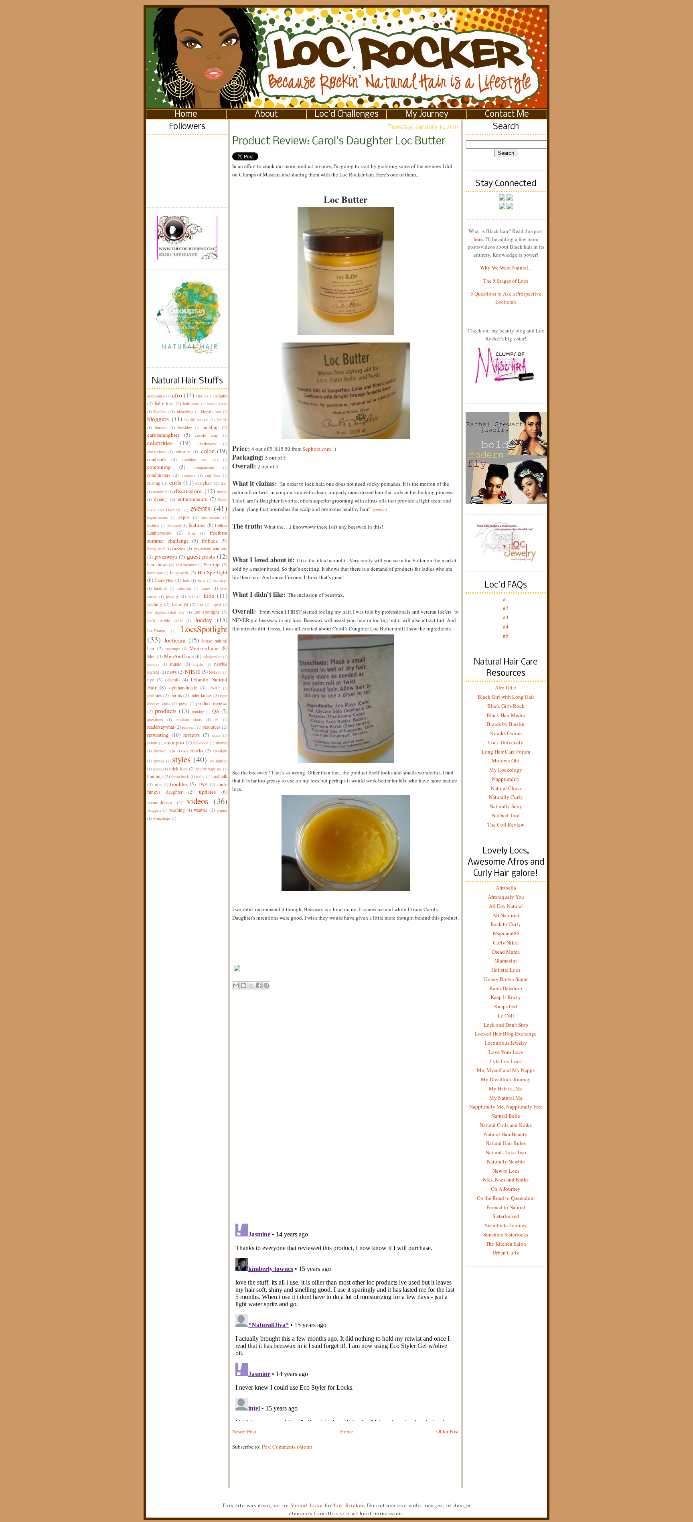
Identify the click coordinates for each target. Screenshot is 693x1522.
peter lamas (201, 695)
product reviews (211, 703)
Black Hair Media (505, 715)
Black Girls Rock (506, 705)
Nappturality (506, 778)
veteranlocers (159, 802)
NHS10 (193, 671)
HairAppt (212, 564)
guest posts (201, 556)
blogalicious (211, 411)
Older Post (447, 1431)
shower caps (164, 751)
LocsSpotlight (204, 628)
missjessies (212, 656)
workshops (161, 818)
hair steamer (186, 564)
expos (184, 517)
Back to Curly (505, 924)
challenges (207, 443)
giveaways (165, 556)
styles (181, 759)
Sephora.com (317, 448)
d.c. (224, 483)
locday (203, 620)
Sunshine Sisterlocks (505, 1234)
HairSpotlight (212, 572)
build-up (211, 427)
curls (175, 482)
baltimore (191, 403)
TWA (203, 784)
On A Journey (506, 1188)
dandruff (160, 491)
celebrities (159, 443)
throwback (180, 776)
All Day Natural (506, 906)
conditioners (158, 475)
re (217, 719)
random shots (189, 719)
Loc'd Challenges (347, 114)
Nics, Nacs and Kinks (506, 1179)
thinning (155, 776)
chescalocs (156, 451)
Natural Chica (506, 788)
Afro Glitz (506, 687)
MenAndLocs (179, 656)
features (196, 525)
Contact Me (507, 114)
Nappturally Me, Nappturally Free (506, 1106)
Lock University (505, 742)
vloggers (154, 810)
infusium (183, 588)
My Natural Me (506, 1097)
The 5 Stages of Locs (505, 280)
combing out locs (200, 459)
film (191, 533)
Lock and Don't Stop (506, 1024)
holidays (220, 580)
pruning (198, 711)
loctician (175, 640)
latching (154, 604)
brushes (161, 427)
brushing (185, 427)
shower (221, 743)
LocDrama (156, 630)
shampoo (174, 742)
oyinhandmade (183, 688)
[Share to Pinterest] (266, 985)
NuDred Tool (506, 815)
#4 (506, 626)
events (200, 508)
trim (158, 784)
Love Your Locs (505, 1052)
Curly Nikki (506, 942)
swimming (218, 761)
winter (222, 810)
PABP (214, 688)
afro (177, 395)
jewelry (172, 596)
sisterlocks (193, 751)
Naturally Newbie (506, 1161)
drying (222, 491)
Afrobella (506, 887)
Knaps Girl (505, 1006)
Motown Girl (506, 760)
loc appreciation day (165, 612)
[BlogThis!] (243, 985)
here (478, 239)
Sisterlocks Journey (506, 1225)
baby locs (164, 403)
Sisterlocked (505, 1216)
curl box (212, 475)
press (183, 703)
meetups (173, 648)
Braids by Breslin (506, 724)
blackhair (161, 411)
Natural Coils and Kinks (506, 1125)
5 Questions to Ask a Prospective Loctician (505, 297)
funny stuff (156, 548)
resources (212, 727)
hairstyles (164, 580)
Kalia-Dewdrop (505, 988)
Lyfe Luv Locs (505, 1061)
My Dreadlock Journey (506, 1079)
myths (198, 664)
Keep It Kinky (505, 997)
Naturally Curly (506, 797)
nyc (150, 680)
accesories (156, 396)
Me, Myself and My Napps (506, 1070)
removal (189, 727)
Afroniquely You (506, 896)
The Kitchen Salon (506, 1243)
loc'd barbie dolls (164, 620)
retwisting (158, 734)
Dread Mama (506, 951)
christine (183, 451)
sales (216, 735)
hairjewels (179, 572)
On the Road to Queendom (506, 1198)
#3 (506, 617)
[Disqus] (345, 1106)
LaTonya (180, 604)
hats (186, 580)
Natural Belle (505, 1115)
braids (222, 419)
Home (186, 114)
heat (201, 580)
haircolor (154, 573)
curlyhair (203, 483)
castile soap (207, 435)
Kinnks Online (506, 733)
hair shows (157, 564)
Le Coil (506, 1015)
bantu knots (217, 403)
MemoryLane (204, 648)
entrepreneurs (192, 499)
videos (197, 801)
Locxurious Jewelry (505, 1042)
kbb (191, 596)
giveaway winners (210, 548)
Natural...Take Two (506, 1152)
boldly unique (196, 419)
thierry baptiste (209, 769)
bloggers (158, 419)
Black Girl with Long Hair (506, 696)
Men (151, 656)
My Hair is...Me (506, 1088)
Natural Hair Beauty (505, 1134)
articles (202, 396)
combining (159, 466)
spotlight (220, 751)
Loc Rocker (349, 1505)
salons (152, 743)
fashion (153, 525)
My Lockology (505, 769)
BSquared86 (505, 933)
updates (207, 791)
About (266, 114)
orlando (172, 680)
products (165, 711)
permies (154, 695)
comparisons (204, 467)
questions (155, 719)
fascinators (211, 517)
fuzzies (178, 548)
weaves (200, 810)
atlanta (221, 396)
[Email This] (236, 985)
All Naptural (505, 915)
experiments (157, 517)
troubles (179, 784)
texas (157, 769)
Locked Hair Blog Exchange (506, 1033)
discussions (188, 491)
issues (206, 588)
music (175, 664)
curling (153, 483)
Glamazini (505, 960)
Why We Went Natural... (506, 267)
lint (200, 604)
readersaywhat (160, 727)
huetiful (160, 588)
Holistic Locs (505, 969)
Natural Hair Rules (506, 1143)
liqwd (216, 604)
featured (174, 525)
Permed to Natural (505, 1207)
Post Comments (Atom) (287, 1446)
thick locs (178, 769)
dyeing (160, 499)
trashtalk (219, 776)
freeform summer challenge (187, 536)
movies (153, 664)
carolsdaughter (163, 434)
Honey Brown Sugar (506, 979)
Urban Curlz (505, 1252)
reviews (191, 734)
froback (210, 540)
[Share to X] (251, 985)
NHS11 (215, 672)
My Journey (426, 114)
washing (177, 810)
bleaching (185, 411)
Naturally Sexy (506, 806)
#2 (506, 608)
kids (209, 596)
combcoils (156, 459)
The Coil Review (505, 824)
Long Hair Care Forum (506, 751)
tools (200, 776)
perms (176, 695)
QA (215, 711)
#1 (506, 599)
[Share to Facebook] (259, 985)
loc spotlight (207, 612)
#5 (506, 635)
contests (188, 475)
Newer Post (244, 1431)
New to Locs (505, 1170)
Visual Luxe (306, 1505)
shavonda (201, 743)
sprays (159, 761)
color (207, 451)
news (172, 672)
